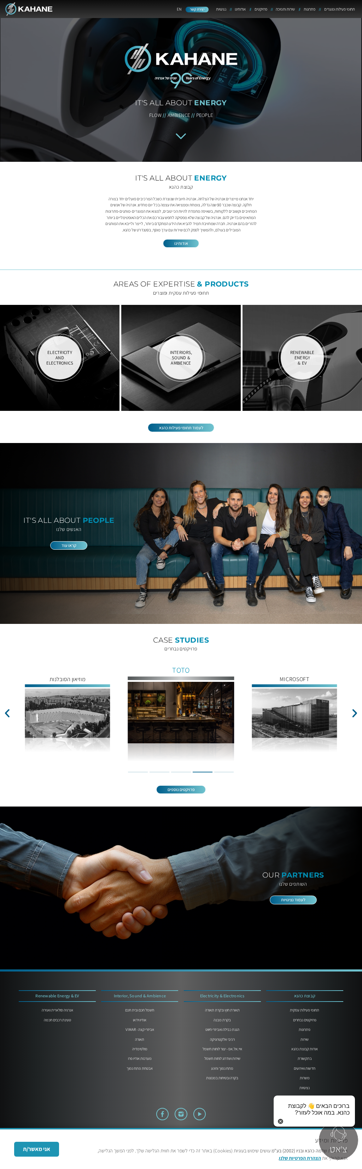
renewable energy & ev (302, 357)
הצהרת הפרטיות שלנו (300, 1158)
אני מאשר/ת (36, 1149)
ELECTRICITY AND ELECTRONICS (60, 357)
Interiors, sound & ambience (181, 357)
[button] (7, 713)
